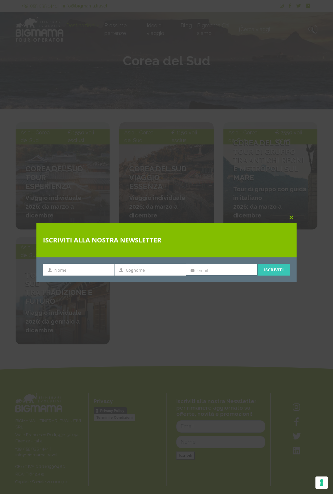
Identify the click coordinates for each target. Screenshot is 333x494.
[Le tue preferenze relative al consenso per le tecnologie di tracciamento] (321, 482)
